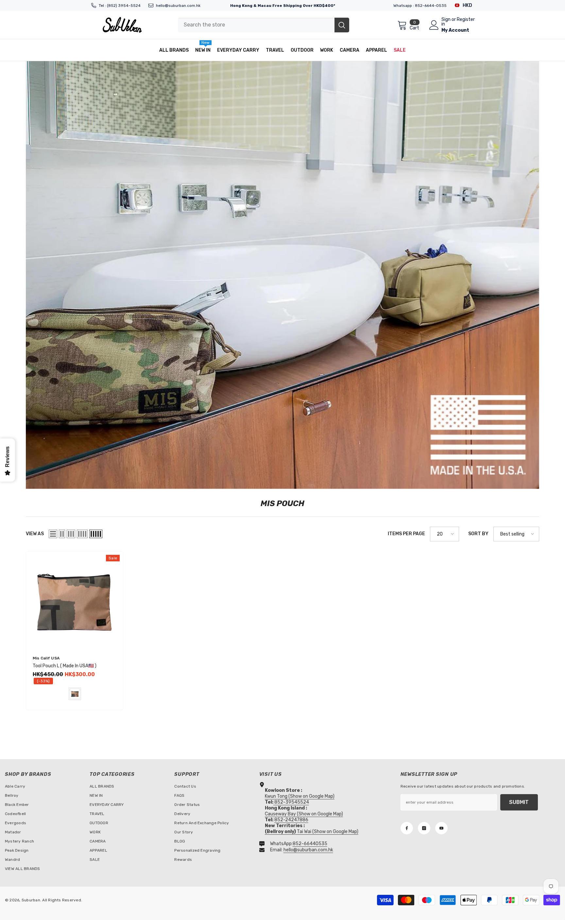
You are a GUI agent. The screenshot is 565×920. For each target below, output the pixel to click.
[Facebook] (407, 828)
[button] (53, 534)
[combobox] (256, 25)
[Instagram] (424, 828)
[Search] (263, 25)
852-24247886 (291, 820)
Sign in (446, 21)
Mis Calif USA (46, 658)
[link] (282, 275)
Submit (519, 802)
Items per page (406, 534)
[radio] (75, 694)
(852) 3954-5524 (124, 5)
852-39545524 (291, 802)
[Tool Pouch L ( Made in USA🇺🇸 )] (74, 600)
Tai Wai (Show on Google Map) (311, 831)
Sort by (478, 534)
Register (466, 19)
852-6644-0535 (431, 5)
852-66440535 (310, 843)
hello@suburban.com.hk (178, 5)
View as (35, 534)
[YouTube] (441, 828)
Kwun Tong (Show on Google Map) (299, 796)
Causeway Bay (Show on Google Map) (304, 814)
